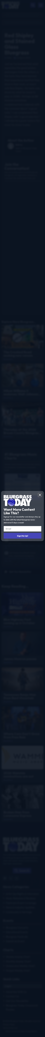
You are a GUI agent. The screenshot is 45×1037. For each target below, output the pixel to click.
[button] (39, 494)
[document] (22, 518)
